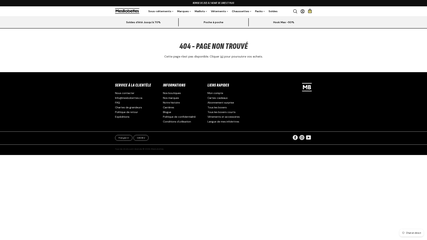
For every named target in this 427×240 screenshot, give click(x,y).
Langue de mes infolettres (223, 121)
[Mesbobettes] (127, 11)
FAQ (117, 102)
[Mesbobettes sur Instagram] (301, 139)
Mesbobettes (157, 149)
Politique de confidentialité (179, 116)
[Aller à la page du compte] (303, 11)
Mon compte (215, 93)
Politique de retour (126, 112)
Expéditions (122, 116)
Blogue (167, 112)
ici (221, 56)
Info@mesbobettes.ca (128, 98)
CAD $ (140, 137)
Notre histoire (171, 102)
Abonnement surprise (220, 102)
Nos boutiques (172, 93)
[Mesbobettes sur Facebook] (295, 139)
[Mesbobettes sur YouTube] (308, 137)
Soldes (273, 11)
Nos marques (171, 98)
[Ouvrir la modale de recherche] (295, 11)
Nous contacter (124, 93)
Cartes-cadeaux (217, 98)
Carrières (168, 107)
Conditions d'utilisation (177, 121)
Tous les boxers (217, 107)
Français (123, 137)
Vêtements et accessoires (223, 116)
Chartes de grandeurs (128, 107)
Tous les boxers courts (221, 112)
